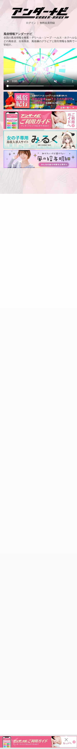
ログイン (31, 22)
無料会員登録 (47, 22)
